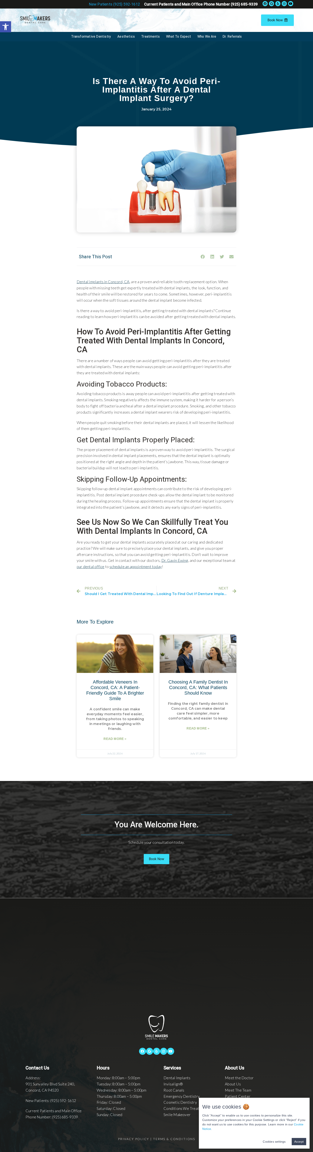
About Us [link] (233, 1084)
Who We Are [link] (206, 36)
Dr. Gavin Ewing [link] (174, 560)
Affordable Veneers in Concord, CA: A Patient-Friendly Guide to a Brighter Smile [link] (115, 690)
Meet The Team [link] (238, 1090)
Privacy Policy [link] (133, 1139)
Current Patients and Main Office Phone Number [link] (201, 4)
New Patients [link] (114, 4)
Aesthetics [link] (126, 36)
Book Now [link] (275, 20)
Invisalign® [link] (173, 1084)
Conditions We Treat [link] (181, 1108)
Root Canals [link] (174, 1090)
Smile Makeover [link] (177, 1114)
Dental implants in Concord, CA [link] (103, 281)
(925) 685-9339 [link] (65, 1117)
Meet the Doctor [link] (239, 1077)
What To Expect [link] (178, 36)
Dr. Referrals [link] (232, 36)
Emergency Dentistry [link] (182, 1096)
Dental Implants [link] (177, 1077)
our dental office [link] (90, 566)
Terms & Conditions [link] (174, 1139)
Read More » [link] (114, 739)
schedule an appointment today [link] (135, 566)
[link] (5, 26)
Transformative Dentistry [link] (91, 36)
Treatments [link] (150, 36)
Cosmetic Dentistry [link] (180, 1102)
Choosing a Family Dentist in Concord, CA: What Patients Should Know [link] (198, 687)
